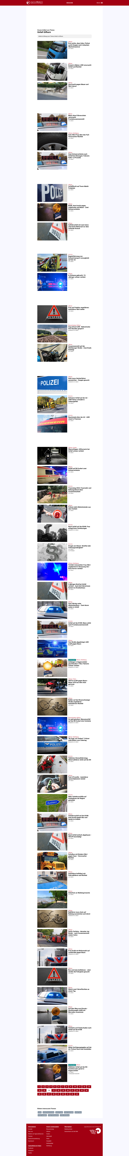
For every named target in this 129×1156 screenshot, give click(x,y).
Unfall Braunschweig (48, 1112)
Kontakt (30, 1129)
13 (89, 1086)
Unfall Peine (78, 1112)
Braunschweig (50, 1129)
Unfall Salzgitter (42, 1115)
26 (44, 1094)
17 (53, 1090)
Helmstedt (49, 1136)
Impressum (31, 1141)
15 (44, 1090)
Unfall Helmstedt (68, 1112)
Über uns (30, 1131)
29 (58, 1094)
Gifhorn (48, 1131)
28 (53, 1094)
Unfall (39, 1112)
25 (39, 1094)
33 (77, 1094)
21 (72, 1090)
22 (77, 1090)
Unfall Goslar (59, 1112)
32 (72, 1094)
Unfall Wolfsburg (64, 1115)
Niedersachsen (68, 1129)
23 (82, 1090)
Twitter (30, 1153)
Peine (47, 1138)
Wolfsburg (49, 1145)
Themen (30, 1136)
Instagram (31, 1150)
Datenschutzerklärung (34, 1138)
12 (84, 1086)
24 (86, 1090)
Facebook (30, 1148)
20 (68, 1090)
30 (63, 1094)
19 (63, 1090)
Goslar (48, 1134)
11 (79, 1086)
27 (49, 1094)
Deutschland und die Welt (71, 1131)
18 (58, 1090)
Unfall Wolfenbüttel (53, 1115)
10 (75, 1086)
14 (39, 1090)
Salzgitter (48, 1141)
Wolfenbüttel (49, 1143)
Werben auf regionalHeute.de (35, 1134)
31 (67, 1094)
